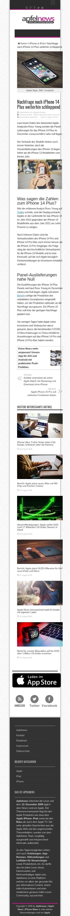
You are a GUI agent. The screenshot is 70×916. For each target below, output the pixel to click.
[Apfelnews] (37, 19)
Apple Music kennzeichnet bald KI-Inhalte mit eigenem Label (38, 611)
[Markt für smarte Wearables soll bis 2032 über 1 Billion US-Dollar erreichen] (40, 634)
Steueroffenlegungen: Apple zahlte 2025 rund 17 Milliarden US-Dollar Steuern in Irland (37, 527)
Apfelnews (21, 730)
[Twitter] (38, 8)
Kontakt (20, 735)
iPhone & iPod (36, 43)
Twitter (20, 212)
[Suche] (52, 2)
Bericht (21, 295)
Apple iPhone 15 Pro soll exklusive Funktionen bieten (42, 392)
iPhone (55, 117)
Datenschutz (23, 751)
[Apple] (42, 8)
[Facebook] (34, 8)
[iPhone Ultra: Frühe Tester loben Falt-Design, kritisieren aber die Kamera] (40, 425)
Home (23, 43)
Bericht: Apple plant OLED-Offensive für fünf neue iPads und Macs (39, 569)
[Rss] (26, 8)
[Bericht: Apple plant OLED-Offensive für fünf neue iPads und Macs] (40, 551)
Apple (49, 117)
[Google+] (30, 8)
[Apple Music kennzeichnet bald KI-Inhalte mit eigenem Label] (40, 592)
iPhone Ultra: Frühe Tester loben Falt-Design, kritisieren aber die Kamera (36, 443)
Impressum (22, 745)
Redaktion (21, 740)
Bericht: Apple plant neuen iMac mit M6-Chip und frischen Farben (37, 484)
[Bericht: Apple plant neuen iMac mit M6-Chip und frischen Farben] (40, 466)
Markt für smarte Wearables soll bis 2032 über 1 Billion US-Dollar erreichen (38, 652)
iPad (18, 776)
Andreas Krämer (39, 112)
